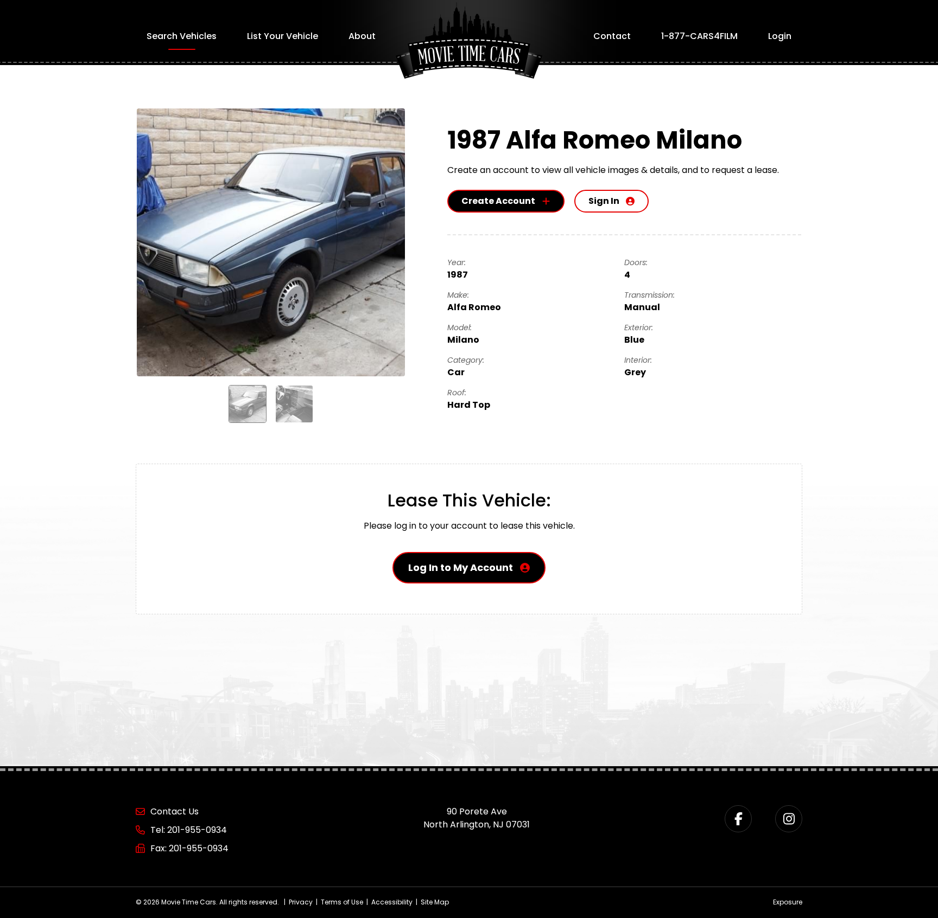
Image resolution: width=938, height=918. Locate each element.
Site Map (435, 902)
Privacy (301, 902)
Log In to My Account (460, 567)
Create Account (498, 201)
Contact (612, 36)
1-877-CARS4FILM (699, 36)
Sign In (603, 201)
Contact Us (174, 811)
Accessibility (392, 902)
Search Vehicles (182, 36)
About (362, 36)
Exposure (787, 902)
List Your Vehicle (282, 36)
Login (779, 36)
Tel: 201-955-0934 (188, 830)
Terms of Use (342, 902)
